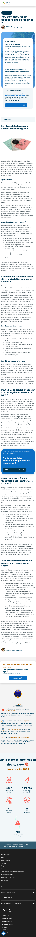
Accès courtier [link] (5, 860)
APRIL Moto (8, 844)
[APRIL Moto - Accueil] (6, 3)
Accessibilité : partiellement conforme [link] (12, 872)
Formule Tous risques (12, 610)
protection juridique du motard (17, 592)
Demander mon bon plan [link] (15, 105)
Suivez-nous (5, 887)
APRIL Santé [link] (5, 916)
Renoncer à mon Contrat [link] (8, 877)
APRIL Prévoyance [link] (7, 921)
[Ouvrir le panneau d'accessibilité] (3, 933)
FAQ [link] (2, 857)
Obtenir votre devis (8, 892)
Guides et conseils (18, 844)
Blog (2, 866)
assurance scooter (24, 546)
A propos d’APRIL (7, 898)
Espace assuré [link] (5, 854)
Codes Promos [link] (5, 869)
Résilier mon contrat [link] (7, 874)
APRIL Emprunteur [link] (7, 919)
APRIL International (7, 924)
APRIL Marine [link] (5, 930)
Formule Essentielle (12, 583)
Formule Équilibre (11, 598)
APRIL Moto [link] (5, 927)
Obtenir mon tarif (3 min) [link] (14, 470)
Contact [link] (3, 863)
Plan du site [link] (4, 880)
